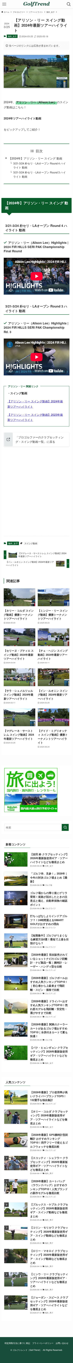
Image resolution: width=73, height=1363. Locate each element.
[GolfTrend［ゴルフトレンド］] (36, 4)
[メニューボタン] (4, 4)
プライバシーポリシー (43, 1343)
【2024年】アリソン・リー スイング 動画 (35, 158)
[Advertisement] (36, 494)
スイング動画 (30, 543)
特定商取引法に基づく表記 (17, 1343)
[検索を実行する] (65, 827)
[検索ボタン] (68, 4)
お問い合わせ (62, 1343)
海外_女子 (12, 36)
